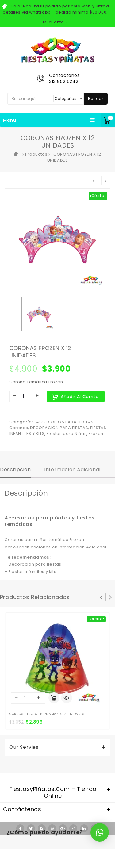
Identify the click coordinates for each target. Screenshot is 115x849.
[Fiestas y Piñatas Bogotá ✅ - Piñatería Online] (17, 154)
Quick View (66, 698)
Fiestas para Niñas (66, 433)
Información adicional (72, 469)
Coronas (18, 428)
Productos (36, 154)
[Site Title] (57, 49)
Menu (9, 120)
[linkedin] (84, 828)
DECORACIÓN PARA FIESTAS (59, 428)
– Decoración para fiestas (33, 564)
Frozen (96, 433)
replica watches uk (50, 845)
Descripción (15, 469)
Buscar (96, 98)
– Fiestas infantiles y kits (30, 572)
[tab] (15, 470)
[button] (99, 832)
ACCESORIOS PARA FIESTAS (65, 422)
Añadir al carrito (79, 396)
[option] (38, 314)
